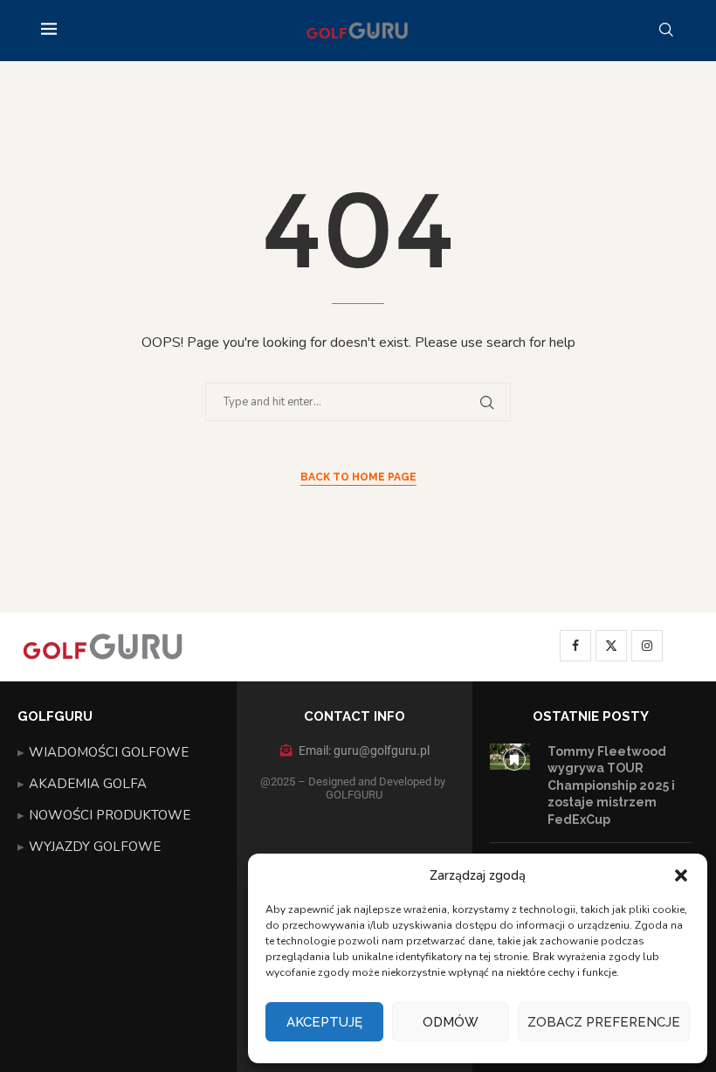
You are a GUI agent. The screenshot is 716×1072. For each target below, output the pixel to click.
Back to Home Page (358, 477)
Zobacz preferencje (603, 1022)
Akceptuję (324, 1022)
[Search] (666, 31)
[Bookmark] (514, 759)
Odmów (450, 1022)
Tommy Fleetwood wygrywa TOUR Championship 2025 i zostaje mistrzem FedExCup (611, 785)
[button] (681, 875)
